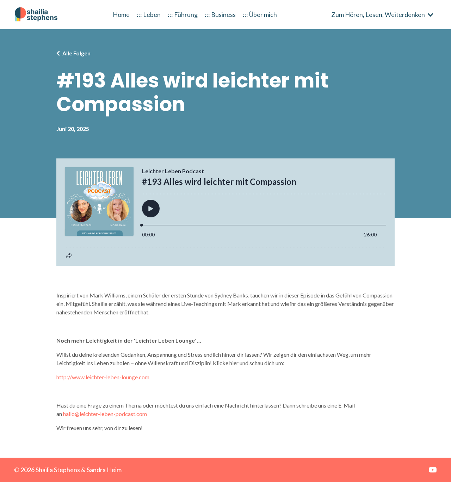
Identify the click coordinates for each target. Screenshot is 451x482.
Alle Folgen (76, 53)
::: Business (220, 14)
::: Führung (183, 14)
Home (121, 14)
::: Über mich (260, 14)
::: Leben (149, 14)
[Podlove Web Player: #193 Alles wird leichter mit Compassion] (225, 212)
